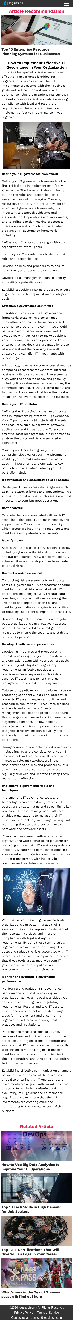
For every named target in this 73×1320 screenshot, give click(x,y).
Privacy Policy (23, 1312)
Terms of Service (48, 1312)
